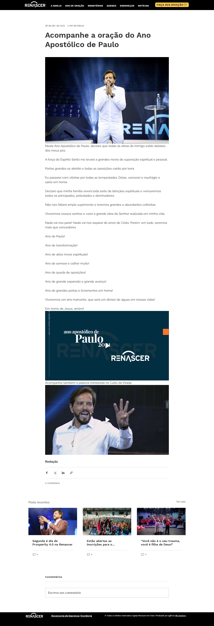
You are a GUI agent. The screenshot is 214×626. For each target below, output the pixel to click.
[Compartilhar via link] (71, 472)
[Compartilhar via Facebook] (46, 472)
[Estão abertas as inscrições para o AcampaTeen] (107, 521)
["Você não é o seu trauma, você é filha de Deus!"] (161, 521)
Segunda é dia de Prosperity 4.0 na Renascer (52, 542)
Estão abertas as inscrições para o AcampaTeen (99, 542)
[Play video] (107, 345)
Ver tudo (181, 501)
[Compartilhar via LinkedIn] (63, 472)
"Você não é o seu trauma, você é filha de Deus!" (160, 542)
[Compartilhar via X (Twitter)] (55, 472)
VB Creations (180, 615)
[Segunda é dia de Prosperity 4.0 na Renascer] (52, 521)
